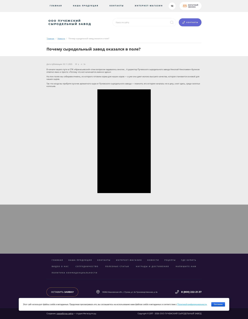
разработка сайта (65, 313)
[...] (172, 6)
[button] (191, 6)
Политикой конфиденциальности (192, 304)
